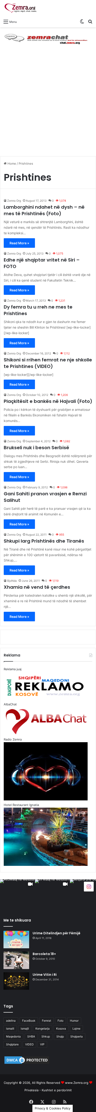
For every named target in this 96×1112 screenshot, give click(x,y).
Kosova (61, 1028)
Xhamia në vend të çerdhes (37, 587)
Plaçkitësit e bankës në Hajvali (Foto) (48, 401)
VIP (42, 1044)
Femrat (46, 1020)
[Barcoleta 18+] (16, 960)
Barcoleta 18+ (44, 954)
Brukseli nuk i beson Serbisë (36, 447)
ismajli (25, 1028)
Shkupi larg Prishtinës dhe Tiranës (44, 541)
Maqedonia (13, 1036)
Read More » (19, 243)
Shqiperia (76, 1036)
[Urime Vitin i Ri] (16, 981)
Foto (60, 1020)
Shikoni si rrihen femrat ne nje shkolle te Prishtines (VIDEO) (48, 363)
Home (11, 163)
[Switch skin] (82, 21)
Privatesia (31, 1090)
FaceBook (28, 1020)
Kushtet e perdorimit (57, 1090)
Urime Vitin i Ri (45, 974)
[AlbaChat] (48, 38)
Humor (74, 1020)
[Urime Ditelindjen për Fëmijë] (16, 939)
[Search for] (90, 21)
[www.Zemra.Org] (22, 8)
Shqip (60, 1036)
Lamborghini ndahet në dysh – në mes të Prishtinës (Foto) (44, 210)
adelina (11, 1020)
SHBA (31, 1036)
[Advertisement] (48, 105)
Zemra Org (14, 200)
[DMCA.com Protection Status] (26, 1063)
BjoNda (12, 580)
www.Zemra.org (76, 1083)
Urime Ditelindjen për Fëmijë (56, 933)
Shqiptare (12, 1044)
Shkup (45, 1036)
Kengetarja (42, 1028)
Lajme (76, 1028)
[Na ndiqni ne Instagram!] (88, 886)
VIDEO (29, 1044)
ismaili (10, 1028)
